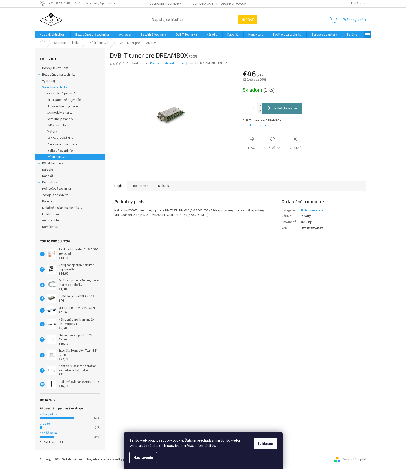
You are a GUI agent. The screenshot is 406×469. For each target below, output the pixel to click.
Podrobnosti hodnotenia (167, 63)
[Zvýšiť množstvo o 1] (259, 105)
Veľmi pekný (48, 414)
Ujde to (45, 423)
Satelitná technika (55, 87)
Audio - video (51, 220)
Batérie (47, 201)
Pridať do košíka (285, 108)
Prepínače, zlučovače (62, 144)
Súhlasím (265, 443)
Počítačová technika (56, 188)
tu (213, 445)
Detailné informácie (256, 125)
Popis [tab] (118, 185)
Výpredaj (48, 81)
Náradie (47, 169)
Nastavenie (143, 457)
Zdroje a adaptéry (55, 195)
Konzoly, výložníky (60, 138)
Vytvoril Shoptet (354, 459)
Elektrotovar (51, 214)
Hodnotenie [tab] (140, 185)
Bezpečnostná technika (59, 74)
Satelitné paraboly (60, 119)
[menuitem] (52, 34)
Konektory (49, 182)
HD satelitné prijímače (62, 106)
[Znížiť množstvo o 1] (259, 111)
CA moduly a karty (59, 112)
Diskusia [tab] (164, 185)
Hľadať (248, 20)
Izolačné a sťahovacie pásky (62, 207)
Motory (52, 131)
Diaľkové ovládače (60, 150)
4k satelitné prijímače (62, 93)
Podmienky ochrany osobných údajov (219, 4)
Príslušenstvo (56, 157)
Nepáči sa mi (49, 433)
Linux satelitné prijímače (64, 100)
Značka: (207, 63)
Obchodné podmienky (165, 4)
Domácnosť (50, 226)
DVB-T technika (52, 163)
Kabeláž (48, 176)
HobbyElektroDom (55, 68)
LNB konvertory (58, 125)
